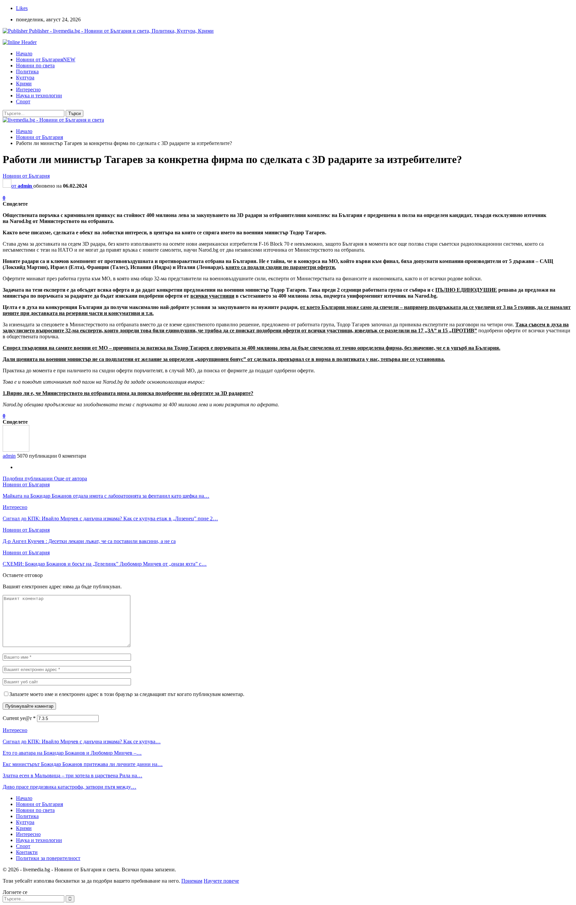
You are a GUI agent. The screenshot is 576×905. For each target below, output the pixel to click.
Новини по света (35, 65)
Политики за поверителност (48, 858)
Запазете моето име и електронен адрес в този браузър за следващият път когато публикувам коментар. (126, 694)
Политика (27, 71)
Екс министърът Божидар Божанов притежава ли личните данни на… (83, 764)
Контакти (27, 852)
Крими (24, 83)
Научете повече (221, 881)
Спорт (23, 101)
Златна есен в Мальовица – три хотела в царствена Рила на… (72, 775)
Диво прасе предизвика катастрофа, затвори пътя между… (69, 787)
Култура (25, 77)
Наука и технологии (39, 95)
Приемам (191, 881)
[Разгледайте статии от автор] (16, 450)
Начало (24, 53)
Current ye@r (19, 718)
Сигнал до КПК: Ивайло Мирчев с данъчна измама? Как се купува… (82, 741)
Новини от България (45, 59)
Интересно (28, 89)
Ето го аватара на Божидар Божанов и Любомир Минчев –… (72, 753)
